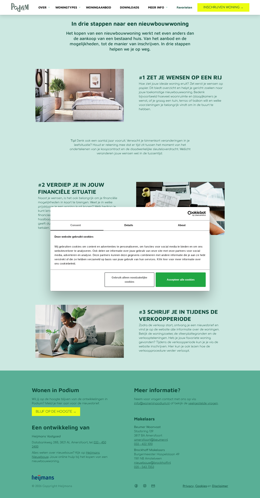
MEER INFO (156, 7)
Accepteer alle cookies (181, 279)
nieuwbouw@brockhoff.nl (152, 462)
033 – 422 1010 (143, 444)
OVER (42, 7)
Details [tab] (128, 225)
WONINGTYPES (66, 7)
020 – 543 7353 (144, 467)
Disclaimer (220, 486)
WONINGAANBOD (98, 7)
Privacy (188, 486)
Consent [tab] (75, 225)
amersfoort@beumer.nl (151, 439)
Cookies (201, 486)
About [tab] (182, 225)
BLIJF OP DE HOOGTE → (56, 411)
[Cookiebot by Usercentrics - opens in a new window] (190, 213)
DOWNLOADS (129, 7)
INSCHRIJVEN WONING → (223, 7)
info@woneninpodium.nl (152, 403)
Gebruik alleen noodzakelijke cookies (129, 279)
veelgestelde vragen (203, 403)
